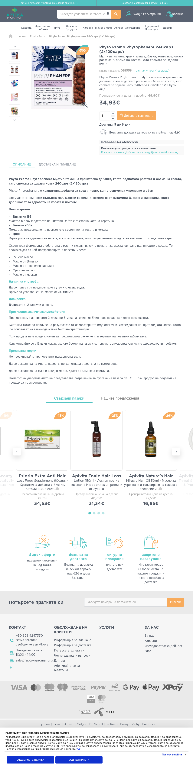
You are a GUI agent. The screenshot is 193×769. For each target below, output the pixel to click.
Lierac (57, 724)
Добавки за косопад (137, 152)
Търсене (176, 602)
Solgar (82, 724)
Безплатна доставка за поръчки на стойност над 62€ (144, 132)
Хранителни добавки (43, 28)
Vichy (135, 724)
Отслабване (132, 28)
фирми (167, 28)
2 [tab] (94, 513)
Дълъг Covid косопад (164, 152)
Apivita (69, 724)
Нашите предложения (120, 398)
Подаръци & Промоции (151, 28)
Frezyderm (42, 724)
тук (79, 749)
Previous (14, 47)
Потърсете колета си (69, 650)
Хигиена (88, 28)
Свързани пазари (69, 398)
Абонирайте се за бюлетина (67, 668)
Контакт (59, 660)
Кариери (151, 640)
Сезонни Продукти (71, 28)
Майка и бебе (104, 28)
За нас (149, 635)
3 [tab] (98, 513)
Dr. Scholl (96, 724)
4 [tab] (103, 513)
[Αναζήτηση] (116, 14)
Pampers (148, 724)
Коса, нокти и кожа (112, 152)
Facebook (11, 667)
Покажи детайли (172, 754)
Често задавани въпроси (72, 655)
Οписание (22, 164)
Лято (57, 28)
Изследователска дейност (163, 646)
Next (14, 119)
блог (148, 651)
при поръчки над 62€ (145, 3)
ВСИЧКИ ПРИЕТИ (79, 759)
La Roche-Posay (117, 724)
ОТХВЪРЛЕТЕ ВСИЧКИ (30, 759)
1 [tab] (89, 513)
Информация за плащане (72, 640)
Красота (26, 28)
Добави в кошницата (138, 115)
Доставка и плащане (57, 164)
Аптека (118, 28)
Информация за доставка (72, 645)
